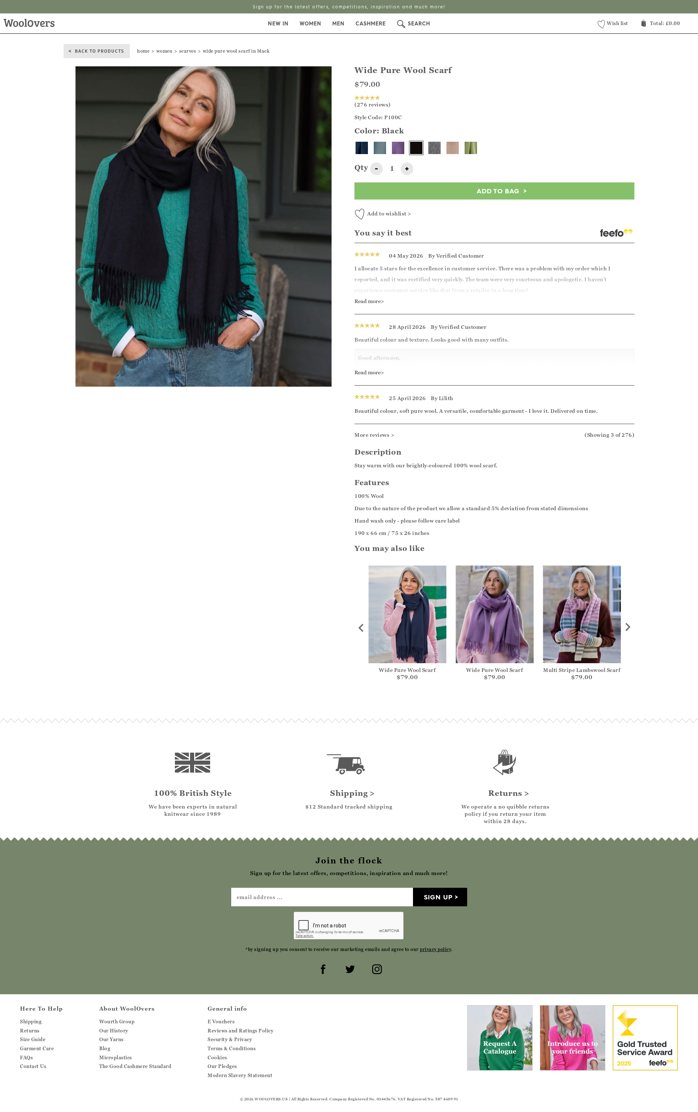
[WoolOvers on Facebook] (322, 968)
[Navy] (362, 148)
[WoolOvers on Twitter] (349, 968)
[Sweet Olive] (471, 148)
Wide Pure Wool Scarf (407, 670)
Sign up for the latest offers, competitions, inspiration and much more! (349, 7)
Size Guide (32, 1039)
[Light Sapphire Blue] (380, 148)
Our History (113, 1031)
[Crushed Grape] (398, 148)
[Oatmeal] (452, 148)
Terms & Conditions (232, 1048)
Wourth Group (117, 1021)
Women (310, 23)
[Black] (416, 148)
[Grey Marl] (434, 148)
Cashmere (371, 23)
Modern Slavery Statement (240, 1075)
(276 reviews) (372, 104)
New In (278, 23)
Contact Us (33, 1066)
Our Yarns (111, 1039)
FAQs (26, 1057)
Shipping (30, 1021)
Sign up (438, 897)
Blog (104, 1048)
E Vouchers (221, 1021)
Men (338, 23)
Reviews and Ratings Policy (240, 1031)
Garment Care (37, 1048)
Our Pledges (222, 1066)
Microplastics (115, 1057)
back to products (99, 51)
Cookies (217, 1057)
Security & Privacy (230, 1039)
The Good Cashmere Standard (135, 1066)
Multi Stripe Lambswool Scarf (581, 670)
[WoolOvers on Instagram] (376, 968)
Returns (30, 1031)
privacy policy (435, 949)
